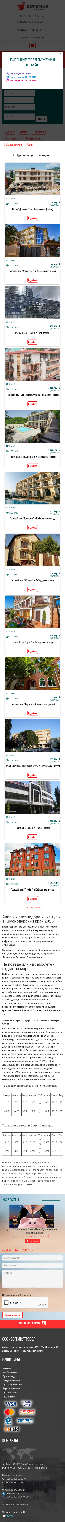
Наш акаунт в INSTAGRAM (23, 80)
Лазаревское (14, 144)
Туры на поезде (25, 155)
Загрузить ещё (32, 907)
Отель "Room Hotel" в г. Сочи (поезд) (32, 333)
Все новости (32, 1241)
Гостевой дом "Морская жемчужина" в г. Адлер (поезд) (32, 395)
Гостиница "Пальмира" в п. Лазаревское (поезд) (32, 456)
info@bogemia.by (19, 1504)
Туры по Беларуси (10, 1392)
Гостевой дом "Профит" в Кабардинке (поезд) (32, 889)
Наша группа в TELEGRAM (23, 77)
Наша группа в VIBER (20, 73)
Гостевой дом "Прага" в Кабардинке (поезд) (32, 642)
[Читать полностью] (36, 1236)
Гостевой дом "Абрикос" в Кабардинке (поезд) (32, 580)
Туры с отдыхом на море (12, 1384)
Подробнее (32, 218)
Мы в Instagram (29, 1323)
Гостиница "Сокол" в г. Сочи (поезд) (33, 828)
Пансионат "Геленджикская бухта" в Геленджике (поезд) (32, 766)
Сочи (30, 144)
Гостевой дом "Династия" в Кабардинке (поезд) (32, 518)
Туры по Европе (9, 1396)
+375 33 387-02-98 (14, 1497)
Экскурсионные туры (11, 1380)
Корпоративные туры (11, 1388)
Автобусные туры (10, 1372)
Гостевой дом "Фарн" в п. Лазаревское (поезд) (33, 704)
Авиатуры (44, 155)
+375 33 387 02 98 (14, 1482)
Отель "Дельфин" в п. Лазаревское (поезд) (32, 209)
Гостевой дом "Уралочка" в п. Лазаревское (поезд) (32, 271)
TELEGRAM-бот (13, 1493)
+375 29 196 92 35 (14, 1479)
